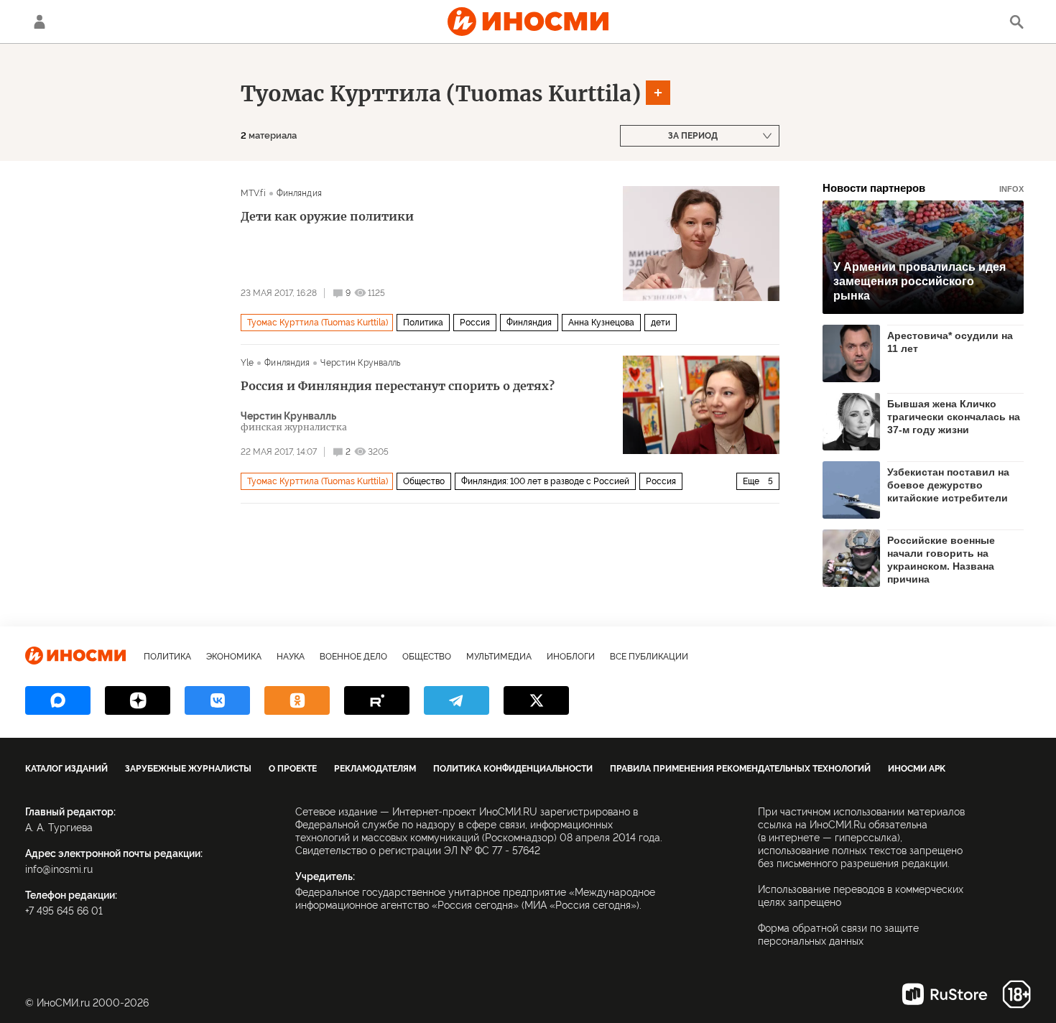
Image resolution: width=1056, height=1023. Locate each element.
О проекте (293, 769)
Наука (291, 656)
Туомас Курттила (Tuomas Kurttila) (441, 93)
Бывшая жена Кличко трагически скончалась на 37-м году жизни (953, 416)
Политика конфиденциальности (513, 769)
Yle (247, 363)
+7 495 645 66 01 (64, 911)
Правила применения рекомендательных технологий (740, 769)
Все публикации (649, 656)
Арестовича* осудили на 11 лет (950, 342)
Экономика (233, 656)
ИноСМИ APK (916, 769)
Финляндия (299, 193)
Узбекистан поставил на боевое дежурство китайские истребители (948, 485)
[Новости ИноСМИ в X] (536, 700)
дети (660, 323)
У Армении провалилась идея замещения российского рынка (919, 281)
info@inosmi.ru (59, 869)
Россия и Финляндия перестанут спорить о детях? (398, 386)
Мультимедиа (499, 656)
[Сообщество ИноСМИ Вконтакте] (217, 700)
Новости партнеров (923, 187)
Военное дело (353, 656)
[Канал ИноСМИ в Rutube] (376, 700)
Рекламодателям (375, 769)
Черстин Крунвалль (360, 363)
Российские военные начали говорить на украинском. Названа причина (941, 559)
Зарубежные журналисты (188, 769)
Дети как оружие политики (327, 216)
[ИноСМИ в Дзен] (137, 700)
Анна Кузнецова (601, 323)
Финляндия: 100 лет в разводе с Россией (545, 481)
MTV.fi (253, 193)
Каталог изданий (66, 769)
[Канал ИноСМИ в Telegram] (456, 700)
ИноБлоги (571, 656)
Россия (475, 323)
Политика (423, 323)
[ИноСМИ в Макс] (58, 700)
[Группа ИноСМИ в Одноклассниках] (297, 700)
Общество (424, 481)
